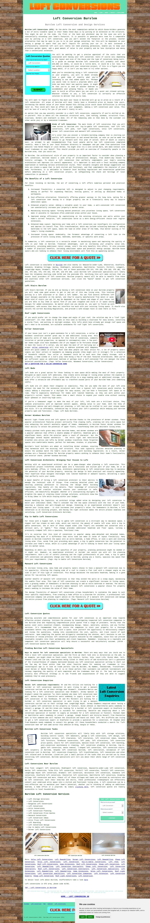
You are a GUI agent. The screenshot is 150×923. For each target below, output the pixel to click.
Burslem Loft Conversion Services (47, 794)
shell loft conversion (79, 113)
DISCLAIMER (120, 12)
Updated (50, 904)
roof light (120, 317)
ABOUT (106, 12)
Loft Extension (101, 873)
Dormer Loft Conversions (84, 859)
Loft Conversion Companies (79, 873)
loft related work (33, 755)
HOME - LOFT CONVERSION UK (75, 896)
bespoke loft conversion (65, 750)
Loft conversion (32, 265)
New (44, 904)
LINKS (101, 12)
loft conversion (90, 72)
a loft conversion (99, 107)
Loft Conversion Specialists (105, 869)
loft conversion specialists (62, 733)
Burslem (59, 265)
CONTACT (112, 12)
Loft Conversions (60, 904)
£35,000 (55, 64)
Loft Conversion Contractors (69, 866)
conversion (107, 59)
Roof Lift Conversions (48, 864)
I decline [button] (90, 917)
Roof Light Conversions (65, 876)
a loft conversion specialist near (53, 692)
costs (113, 54)
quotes (65, 618)
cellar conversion (40, 347)
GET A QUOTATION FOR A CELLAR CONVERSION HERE (46, 364)
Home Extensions (67, 864)
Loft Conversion (71, 862)
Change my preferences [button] (103, 917)
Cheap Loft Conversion (109, 864)
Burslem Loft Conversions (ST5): (40, 29)
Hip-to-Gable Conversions (94, 862)
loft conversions (67, 137)
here (86, 880)
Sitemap (26, 904)
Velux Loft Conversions (42, 859)
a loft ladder (71, 295)
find (32, 768)
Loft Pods (113, 862)
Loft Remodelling (62, 859)
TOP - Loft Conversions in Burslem (40, 888)
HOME (95, 12)
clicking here (81, 787)
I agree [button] (83, 917)
